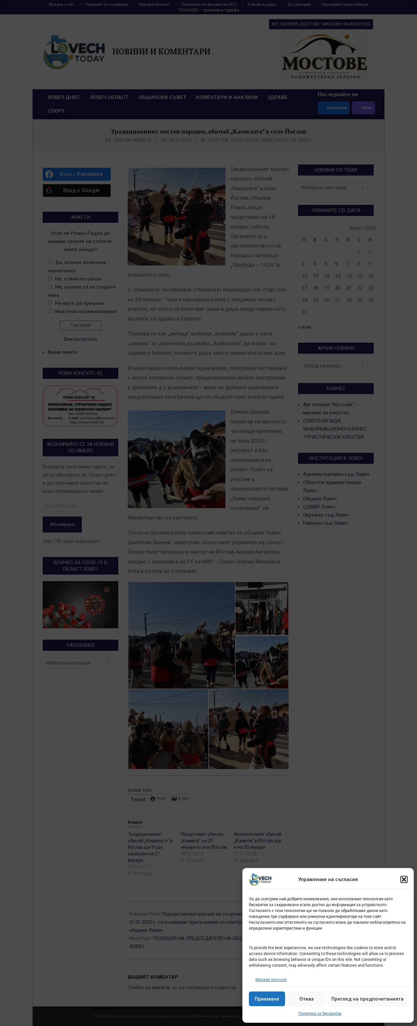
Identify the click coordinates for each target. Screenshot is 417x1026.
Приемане (267, 999)
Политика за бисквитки (319, 1013)
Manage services (271, 979)
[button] (404, 879)
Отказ (306, 999)
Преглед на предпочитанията (367, 999)
